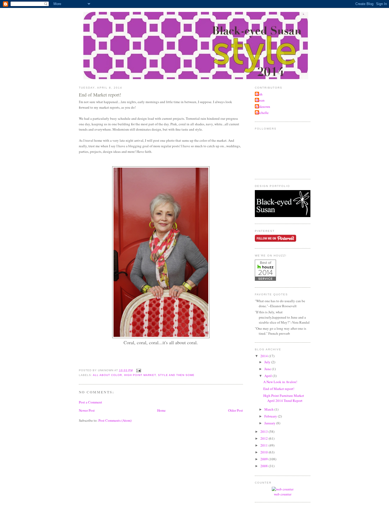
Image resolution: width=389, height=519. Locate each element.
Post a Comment (90, 402)
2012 (264, 438)
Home (161, 410)
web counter (282, 494)
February (271, 416)
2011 (264, 445)
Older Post (235, 410)
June (268, 368)
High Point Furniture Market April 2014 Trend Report (283, 398)
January (270, 423)
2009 (264, 459)
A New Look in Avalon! (280, 381)
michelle (262, 112)
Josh (259, 94)
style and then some (176, 375)
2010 (264, 452)
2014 (264, 355)
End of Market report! (100, 94)
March (269, 409)
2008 (264, 465)
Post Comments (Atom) (115, 420)
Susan (260, 100)
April (268, 375)
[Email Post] (138, 370)
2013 (264, 431)
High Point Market (140, 375)
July (267, 362)
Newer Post (87, 410)
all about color (107, 375)
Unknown (263, 106)
